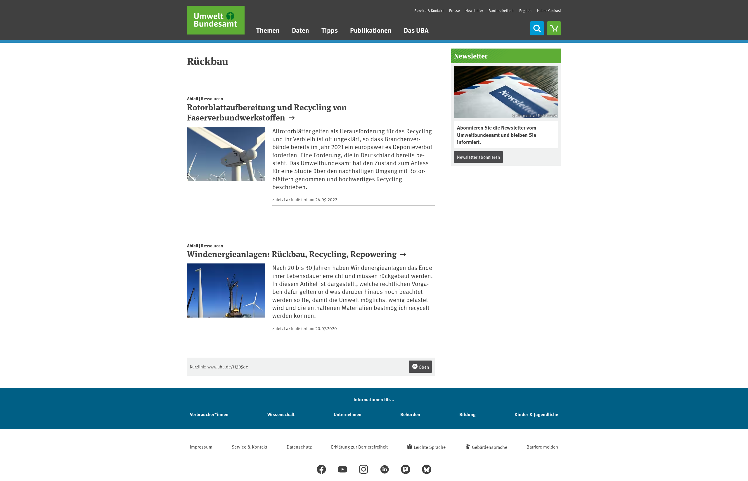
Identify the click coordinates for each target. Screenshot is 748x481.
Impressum (201, 446)
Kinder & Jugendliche (536, 414)
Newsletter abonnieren (478, 157)
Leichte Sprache (430, 447)
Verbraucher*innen (209, 414)
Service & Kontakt (429, 10)
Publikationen (371, 30)
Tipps (329, 30)
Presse (454, 10)
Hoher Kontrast (549, 10)
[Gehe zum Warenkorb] (554, 28)
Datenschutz (299, 446)
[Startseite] (216, 20)
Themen (268, 30)
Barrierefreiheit (501, 10)
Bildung (467, 414)
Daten (300, 30)
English (525, 10)
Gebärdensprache (489, 447)
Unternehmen (347, 414)
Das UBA (416, 30)
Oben (423, 367)
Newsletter (474, 10)
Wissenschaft (281, 414)
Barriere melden (542, 446)
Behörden (410, 414)
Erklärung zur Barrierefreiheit (359, 446)
